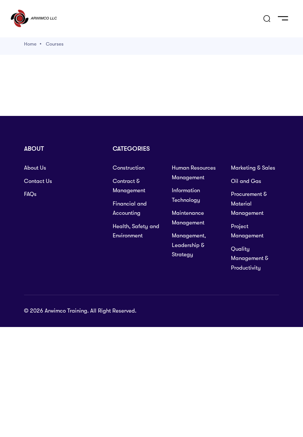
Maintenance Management (188, 218)
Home (30, 44)
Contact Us (38, 181)
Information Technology (186, 195)
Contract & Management (129, 186)
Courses (55, 44)
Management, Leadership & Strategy (189, 245)
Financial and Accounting (130, 208)
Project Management (247, 231)
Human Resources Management (194, 172)
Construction (128, 167)
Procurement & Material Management (249, 203)
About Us (35, 167)
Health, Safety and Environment (136, 231)
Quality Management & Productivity (249, 258)
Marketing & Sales (253, 167)
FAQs (30, 194)
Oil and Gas (246, 181)
